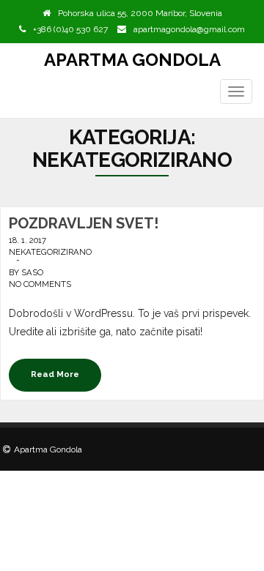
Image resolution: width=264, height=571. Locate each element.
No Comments (40, 284)
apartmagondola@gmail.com (189, 29)
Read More (55, 374)
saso (32, 272)
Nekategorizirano (50, 252)
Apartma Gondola (132, 59)
